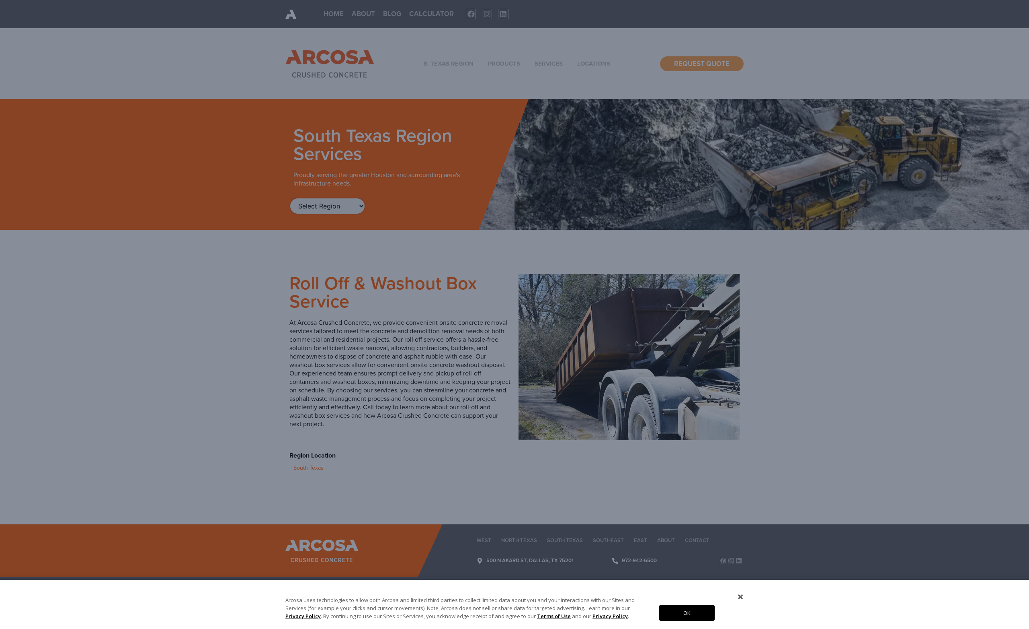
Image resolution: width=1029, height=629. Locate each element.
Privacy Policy (303, 616)
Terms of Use (554, 616)
